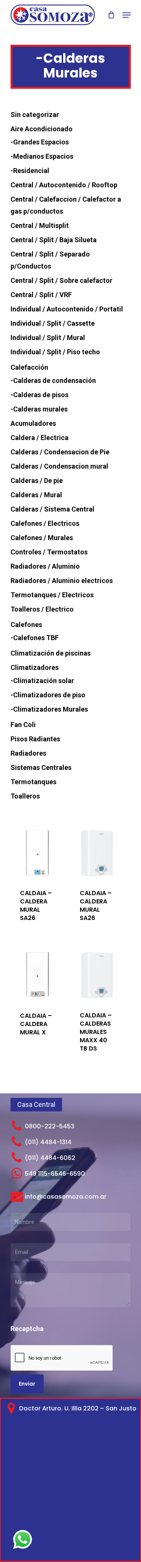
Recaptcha (27, 1329)
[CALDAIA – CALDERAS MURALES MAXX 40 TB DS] (97, 975)
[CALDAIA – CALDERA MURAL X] (38, 975)
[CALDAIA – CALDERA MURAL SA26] (38, 853)
